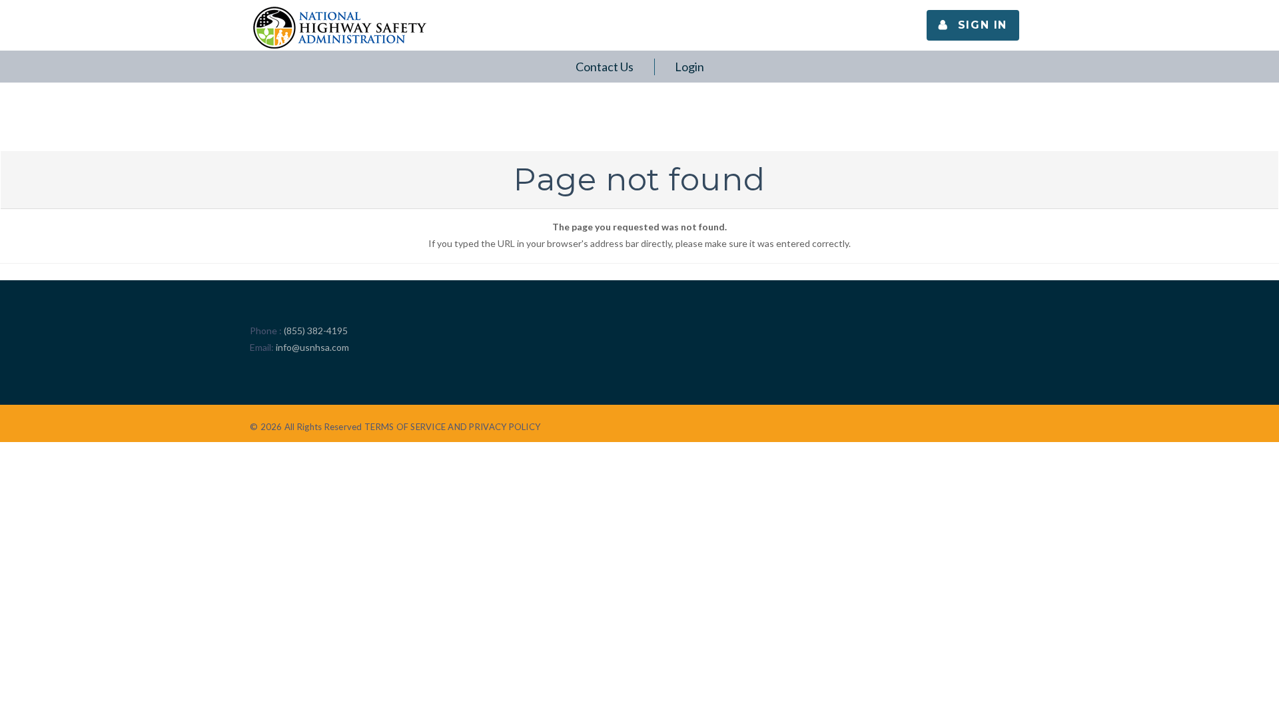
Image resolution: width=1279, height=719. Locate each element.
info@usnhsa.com (312, 347)
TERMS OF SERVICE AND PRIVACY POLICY (452, 426)
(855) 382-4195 (316, 330)
